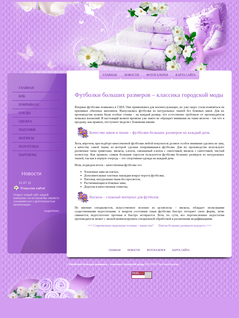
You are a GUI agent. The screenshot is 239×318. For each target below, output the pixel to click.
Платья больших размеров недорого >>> (183, 225)
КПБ (22, 96)
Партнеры (27, 155)
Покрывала (29, 104)
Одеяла (25, 121)
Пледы (25, 113)
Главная (26, 88)
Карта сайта (186, 75)
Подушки (27, 130)
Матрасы (26, 138)
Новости (131, 75)
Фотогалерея (157, 75)
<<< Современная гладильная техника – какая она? (122, 225)
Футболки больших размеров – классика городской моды (106, 264)
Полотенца (29, 146)
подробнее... (52, 211)
